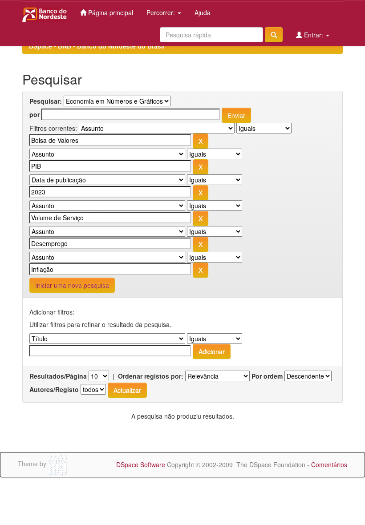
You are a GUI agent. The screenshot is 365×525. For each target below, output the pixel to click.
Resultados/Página (58, 376)
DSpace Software (140, 464)
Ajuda (203, 12)
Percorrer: (161, 12)
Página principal (109, 12)
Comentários (329, 464)
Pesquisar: (45, 101)
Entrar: (313, 34)
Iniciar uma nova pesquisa (72, 285)
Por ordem (267, 376)
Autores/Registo (54, 389)
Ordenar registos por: (150, 376)
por (34, 114)
